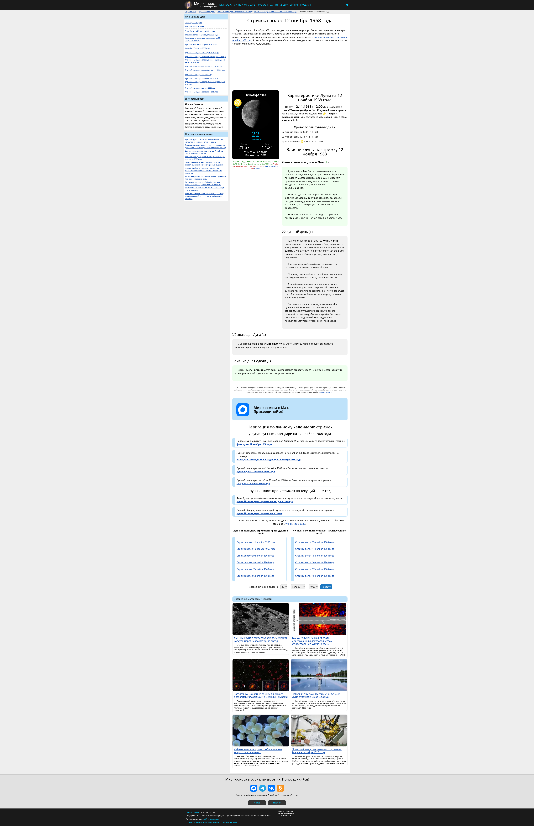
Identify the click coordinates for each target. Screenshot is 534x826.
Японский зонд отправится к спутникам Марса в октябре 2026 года (205, 157)
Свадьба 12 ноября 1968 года (253, 483)
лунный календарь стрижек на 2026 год (260, 513)
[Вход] (346, 4)
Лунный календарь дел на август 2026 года (203, 66)
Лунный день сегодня (194, 26)
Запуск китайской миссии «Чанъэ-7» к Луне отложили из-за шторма (204, 152)
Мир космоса (190, 11)
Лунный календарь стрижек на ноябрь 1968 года (275, 11)
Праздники (306, 4)
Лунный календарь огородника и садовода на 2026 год (205, 83)
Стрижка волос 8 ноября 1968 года (255, 562)
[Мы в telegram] (262, 788)
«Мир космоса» (192, 812)
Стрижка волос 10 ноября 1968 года (256, 548)
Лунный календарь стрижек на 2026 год (202, 78)
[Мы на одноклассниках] (280, 788)
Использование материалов (208, 822)
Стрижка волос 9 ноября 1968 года (255, 555)
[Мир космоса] (188, 5)
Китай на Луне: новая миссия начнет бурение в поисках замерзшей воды (205, 177)
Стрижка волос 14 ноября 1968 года (314, 548)
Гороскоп (262, 4)
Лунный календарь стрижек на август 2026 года (205, 56)
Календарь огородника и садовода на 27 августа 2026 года (202, 39)
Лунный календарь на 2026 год (198, 74)
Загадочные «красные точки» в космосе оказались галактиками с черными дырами (204, 163)
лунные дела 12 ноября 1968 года (256, 471)
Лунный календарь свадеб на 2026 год (201, 92)
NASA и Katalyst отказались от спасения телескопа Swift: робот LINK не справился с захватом (203, 170)
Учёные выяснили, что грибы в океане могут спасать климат (204, 189)
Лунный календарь (244, 4)
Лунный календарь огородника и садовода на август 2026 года (205, 61)
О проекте (190, 822)
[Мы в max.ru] (269, 416)
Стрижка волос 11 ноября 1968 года (256, 542)
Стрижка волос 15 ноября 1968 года (314, 555)
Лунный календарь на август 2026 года (202, 53)
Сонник (294, 4)
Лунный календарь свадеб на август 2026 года (205, 70)
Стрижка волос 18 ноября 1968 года (314, 575)
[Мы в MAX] (253, 788)
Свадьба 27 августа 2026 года (197, 48)
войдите (257, 168)
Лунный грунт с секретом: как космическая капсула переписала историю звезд (204, 140)
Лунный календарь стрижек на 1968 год (234, 11)
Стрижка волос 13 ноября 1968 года (314, 542)
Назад (257, 802)
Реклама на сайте (229, 822)
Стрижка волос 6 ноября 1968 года (255, 575)
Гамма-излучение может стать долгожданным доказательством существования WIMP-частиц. (205, 146)
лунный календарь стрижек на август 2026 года (265, 501)
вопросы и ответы (325, 392)
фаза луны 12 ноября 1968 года (254, 444)
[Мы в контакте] (271, 788)
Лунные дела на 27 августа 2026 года (201, 44)
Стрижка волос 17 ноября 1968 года (314, 569)
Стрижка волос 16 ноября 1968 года (314, 562)
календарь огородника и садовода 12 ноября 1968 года (269, 459)
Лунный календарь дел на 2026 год (200, 88)
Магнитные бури (279, 4)
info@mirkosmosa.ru (210, 819)
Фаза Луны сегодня (193, 22)
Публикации (225, 4)
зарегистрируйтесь (272, 166)
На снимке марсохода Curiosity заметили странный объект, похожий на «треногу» (203, 183)
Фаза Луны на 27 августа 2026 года (200, 31)
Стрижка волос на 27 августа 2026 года (201, 35)
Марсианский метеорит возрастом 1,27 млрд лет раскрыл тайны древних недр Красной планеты (204, 196)
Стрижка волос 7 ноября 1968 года (255, 569)
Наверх (277, 802)
